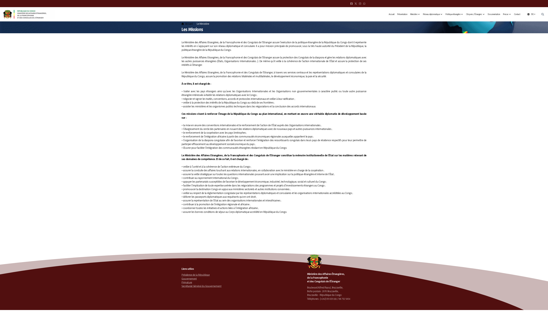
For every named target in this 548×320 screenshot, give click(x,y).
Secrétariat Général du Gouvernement (201, 286)
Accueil (189, 23)
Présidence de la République (196, 274)
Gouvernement (189, 278)
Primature (187, 282)
